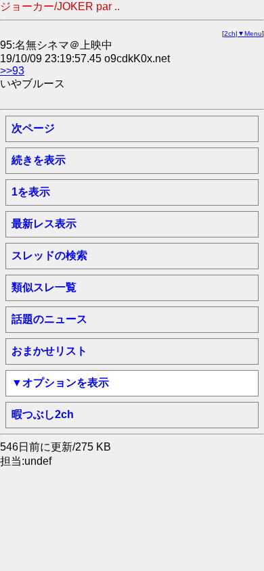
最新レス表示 (44, 223)
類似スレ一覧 (44, 287)
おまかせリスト (49, 351)
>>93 (12, 70)
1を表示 (31, 192)
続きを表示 (39, 160)
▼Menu (250, 33)
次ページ (33, 128)
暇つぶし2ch (43, 414)
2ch (230, 33)
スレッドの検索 (49, 255)
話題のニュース (49, 319)
